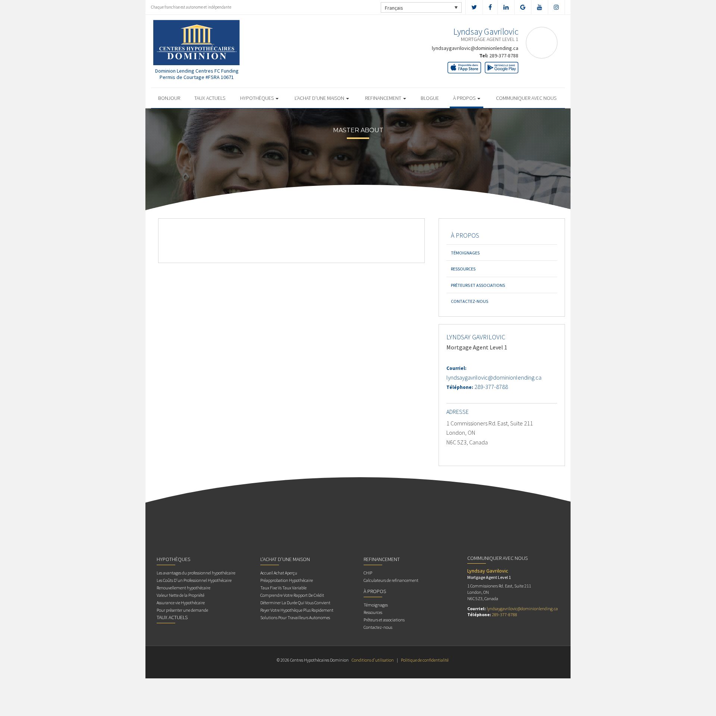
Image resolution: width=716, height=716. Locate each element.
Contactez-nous (469, 301)
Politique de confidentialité (425, 660)
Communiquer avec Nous (526, 98)
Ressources (463, 269)
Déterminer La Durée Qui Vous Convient (295, 602)
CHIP (368, 573)
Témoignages (465, 253)
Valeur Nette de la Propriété (180, 595)
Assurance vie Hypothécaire (181, 602)
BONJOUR (169, 98)
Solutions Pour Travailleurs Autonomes (295, 617)
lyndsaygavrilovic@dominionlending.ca (475, 48)
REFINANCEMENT (383, 98)
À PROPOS (465, 98)
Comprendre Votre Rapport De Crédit (292, 595)
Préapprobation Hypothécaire (286, 580)
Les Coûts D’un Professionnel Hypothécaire (194, 580)
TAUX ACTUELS (209, 98)
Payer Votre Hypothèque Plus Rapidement (296, 610)
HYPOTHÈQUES (257, 98)
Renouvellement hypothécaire (183, 587)
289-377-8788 (503, 55)
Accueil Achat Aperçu (278, 573)
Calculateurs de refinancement (391, 580)
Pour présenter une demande (182, 610)
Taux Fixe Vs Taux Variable (283, 587)
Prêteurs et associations (478, 285)
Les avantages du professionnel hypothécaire (196, 573)
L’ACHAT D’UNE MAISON (320, 98)
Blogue (430, 98)
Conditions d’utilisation (373, 660)
